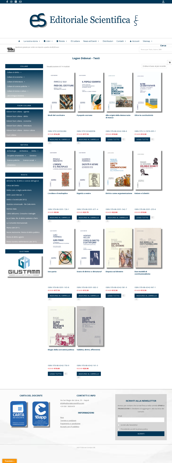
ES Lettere (75, 41)
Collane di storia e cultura (16, 91)
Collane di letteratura (15, 82)
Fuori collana (11, 135)
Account (135, 41)
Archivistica (24, 151)
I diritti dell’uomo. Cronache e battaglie (20, 213)
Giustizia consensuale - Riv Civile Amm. (21, 204)
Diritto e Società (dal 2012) (16, 199)
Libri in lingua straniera (15, 96)
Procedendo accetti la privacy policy (134, 429)
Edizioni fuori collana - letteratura (18, 126)
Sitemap (146, 41)
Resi (62, 417)
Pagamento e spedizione (70, 423)
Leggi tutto (113, 139)
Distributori (108, 41)
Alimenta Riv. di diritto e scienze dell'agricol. (22, 181)
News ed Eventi (90, 41)
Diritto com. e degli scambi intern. (19, 190)
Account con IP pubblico (69, 426)
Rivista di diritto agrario (15, 237)
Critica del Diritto (12, 185)
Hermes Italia (11, 209)
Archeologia (11, 151)
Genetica (33, 155)
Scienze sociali (28, 160)
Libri (48, 41)
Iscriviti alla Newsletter (129, 425)
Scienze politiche (13, 160)
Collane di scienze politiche (17, 86)
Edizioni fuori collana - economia (18, 121)
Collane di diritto (13, 72)
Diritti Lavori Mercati (14, 195)
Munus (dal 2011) (13, 227)
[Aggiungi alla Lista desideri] (49, 143)
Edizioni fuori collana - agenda (17, 111)
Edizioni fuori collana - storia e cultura (20, 130)
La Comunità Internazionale (16, 223)
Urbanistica (11, 165)
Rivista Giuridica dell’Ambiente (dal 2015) (21, 242)
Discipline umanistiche (15, 155)
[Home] (19, 41)
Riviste (62, 41)
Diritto (33, 151)
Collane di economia (14, 77)
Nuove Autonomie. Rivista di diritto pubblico (23, 232)
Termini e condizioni (68, 420)
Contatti (120, 41)
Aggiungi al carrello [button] (60, 139)
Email (120, 416)
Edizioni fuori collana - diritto (17, 116)
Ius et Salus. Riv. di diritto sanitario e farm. (22, 218)
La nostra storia (31, 41)
